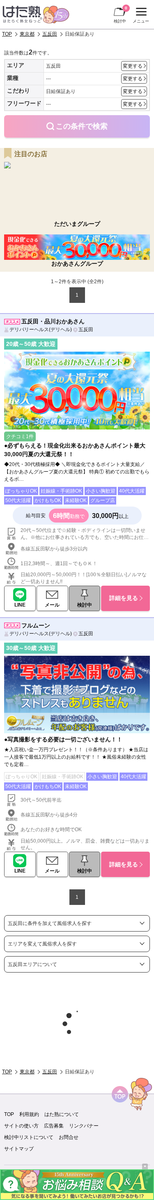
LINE (19, 605)
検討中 (120, 14)
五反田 (49, 34)
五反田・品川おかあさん (53, 321)
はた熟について (61, 1114)
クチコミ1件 (20, 436)
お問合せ (68, 1137)
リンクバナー (84, 1126)
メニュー (140, 16)
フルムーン (35, 625)
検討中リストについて (28, 1137)
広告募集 (54, 1126)
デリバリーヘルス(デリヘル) (40, 329)
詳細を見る (123, 598)
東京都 (27, 34)
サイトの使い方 (21, 1126)
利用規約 (29, 1114)
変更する (133, 66)
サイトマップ (19, 1149)
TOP (7, 34)
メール (52, 605)
